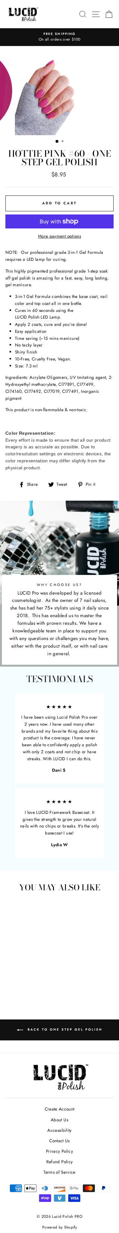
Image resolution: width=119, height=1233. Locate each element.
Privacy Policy (59, 1151)
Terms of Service (59, 1172)
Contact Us (59, 1140)
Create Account (60, 1109)
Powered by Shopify (59, 1227)
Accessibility (59, 1130)
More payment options (59, 236)
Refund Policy (59, 1161)
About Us (59, 1120)
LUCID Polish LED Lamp (37, 317)
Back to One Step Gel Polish (64, 1029)
